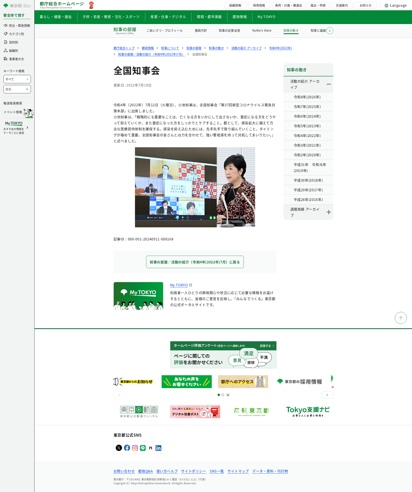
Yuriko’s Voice (261, 30)
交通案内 (342, 5)
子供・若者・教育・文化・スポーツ (111, 16)
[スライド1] (219, 395)
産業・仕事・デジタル (168, 16)
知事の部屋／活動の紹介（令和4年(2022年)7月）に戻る (195, 261)
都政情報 (240, 16)
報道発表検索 (12, 103)
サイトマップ (238, 471)
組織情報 (235, 5)
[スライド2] (223, 395)
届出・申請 (318, 5)
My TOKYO (266, 16)
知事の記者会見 (229, 30)
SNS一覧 (217, 471)
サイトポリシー (193, 471)
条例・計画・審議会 (288, 5)
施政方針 (201, 30)
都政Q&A (145, 471)
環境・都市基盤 (209, 16)
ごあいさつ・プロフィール (165, 30)
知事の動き (290, 30)
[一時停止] (228, 395)
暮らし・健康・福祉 (56, 16)
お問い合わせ (124, 471)
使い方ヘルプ (167, 471)
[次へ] (327, 395)
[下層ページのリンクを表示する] (329, 84)
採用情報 (259, 5)
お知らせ (366, 5)
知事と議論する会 (323, 30)
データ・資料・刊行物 (270, 471)
